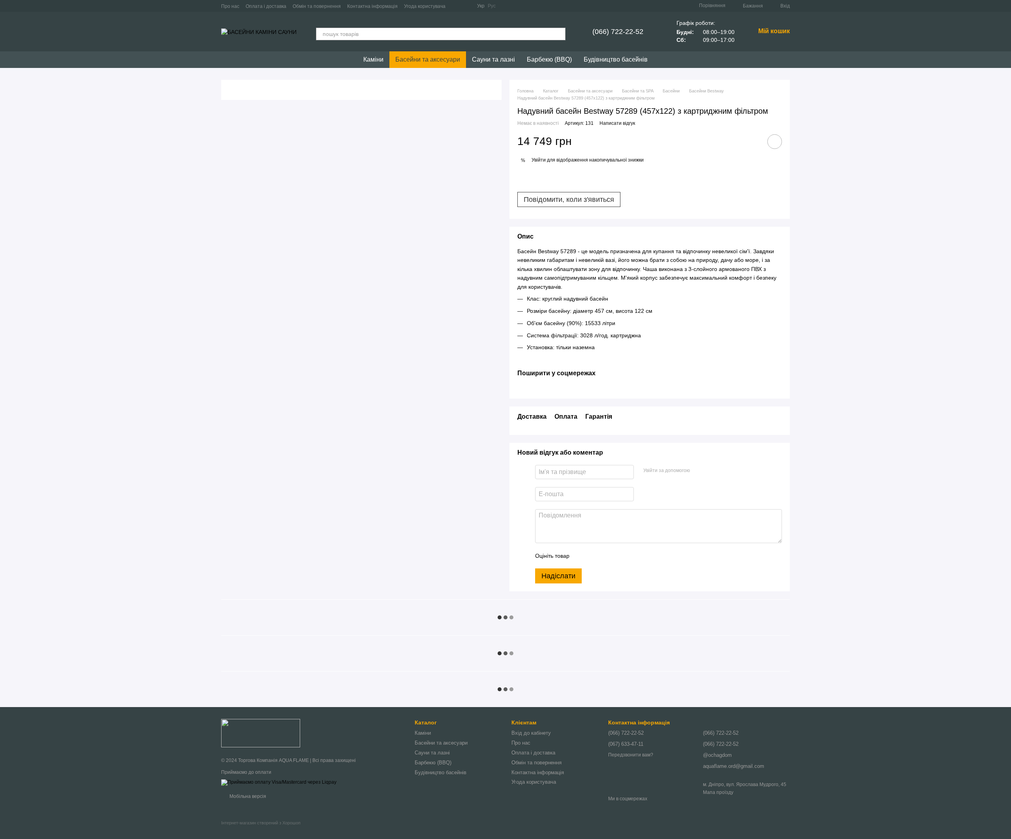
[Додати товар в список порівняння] (752, 141)
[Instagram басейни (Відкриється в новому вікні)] (466, 6)
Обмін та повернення (317, 6)
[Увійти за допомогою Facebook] (698, 471)
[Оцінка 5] (633, 556)
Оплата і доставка (266, 6)
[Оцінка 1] (582, 556)
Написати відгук (617, 123)
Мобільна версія (247, 796)
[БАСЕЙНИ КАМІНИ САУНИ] (260, 733)
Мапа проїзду (718, 792)
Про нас (230, 6)
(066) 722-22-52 (617, 31)
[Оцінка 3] (607, 556)
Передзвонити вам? (630, 755)
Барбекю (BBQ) (549, 59)
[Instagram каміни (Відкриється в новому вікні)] (456, 6)
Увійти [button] (539, 160)
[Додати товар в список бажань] (774, 141)
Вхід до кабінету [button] (531, 733)
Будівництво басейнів (616, 59)
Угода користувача (424, 6)
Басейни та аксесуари (427, 59)
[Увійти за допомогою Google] (711, 471)
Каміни (373, 59)
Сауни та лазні (493, 59)
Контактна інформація (372, 6)
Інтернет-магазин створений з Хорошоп (261, 822)
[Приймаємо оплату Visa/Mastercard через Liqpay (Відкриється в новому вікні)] (278, 782)
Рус (492, 6)
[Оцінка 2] (595, 556)
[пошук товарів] (559, 34)
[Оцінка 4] (620, 556)
